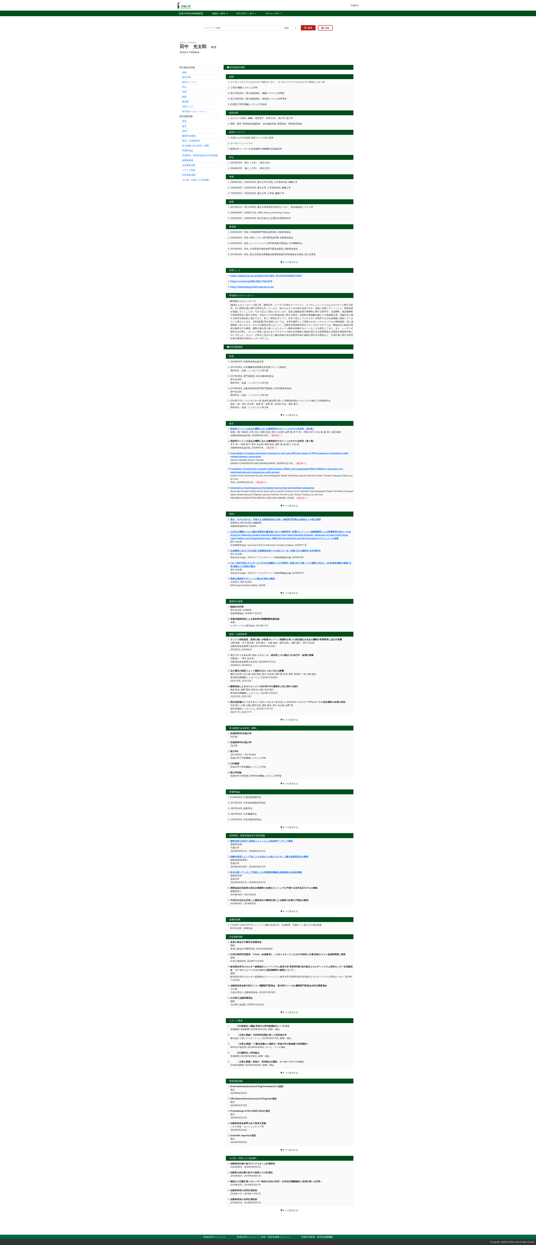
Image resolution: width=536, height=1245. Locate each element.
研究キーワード (190, 82)
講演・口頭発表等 (191, 140)
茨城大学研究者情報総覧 (191, 13)
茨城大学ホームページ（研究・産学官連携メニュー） (263, 1236)
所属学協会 (187, 150)
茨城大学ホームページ (214, 1236)
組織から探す (219, 13)
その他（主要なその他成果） (196, 179)
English (354, 5)
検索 (310, 27)
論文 (184, 126)
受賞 (184, 121)
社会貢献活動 (188, 165)
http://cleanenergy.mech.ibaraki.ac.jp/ (252, 286)
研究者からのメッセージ (194, 111)
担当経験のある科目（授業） (196, 145)
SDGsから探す (272, 13)
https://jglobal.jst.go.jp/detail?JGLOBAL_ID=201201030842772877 (266, 275)
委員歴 (185, 101)
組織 (184, 72)
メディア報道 (188, 170)
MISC (184, 130)
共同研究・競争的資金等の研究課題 (200, 155)
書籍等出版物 (188, 135)
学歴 (184, 91)
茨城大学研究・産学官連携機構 (317, 1236)
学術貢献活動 (188, 174)
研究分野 (186, 77)
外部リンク (187, 106)
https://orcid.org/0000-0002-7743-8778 (251, 281)
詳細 (327, 27)
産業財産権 (187, 160)
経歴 (184, 96)
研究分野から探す (245, 13)
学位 (184, 86)
